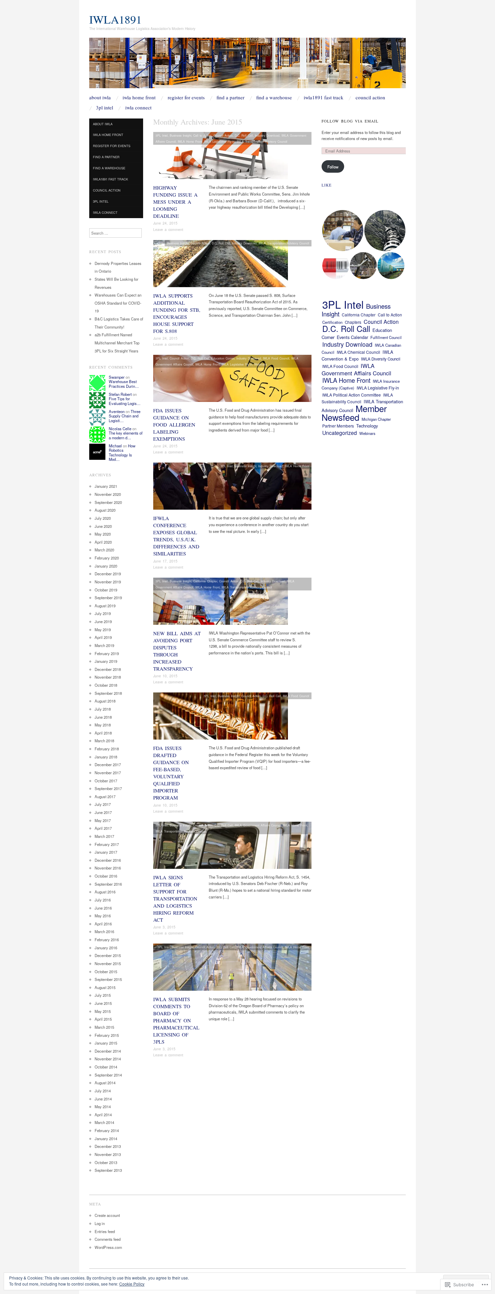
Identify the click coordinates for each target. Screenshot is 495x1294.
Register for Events (186, 97)
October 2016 (106, 876)
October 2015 (106, 971)
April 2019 (103, 637)
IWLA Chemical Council (358, 352)
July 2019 (103, 613)
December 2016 (108, 860)
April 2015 (103, 1019)
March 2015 (104, 1027)
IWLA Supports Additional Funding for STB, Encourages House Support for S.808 (176, 313)
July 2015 (103, 995)
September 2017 (108, 788)
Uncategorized (339, 432)
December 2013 (108, 1146)
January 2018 (106, 756)
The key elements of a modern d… (125, 435)
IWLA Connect (138, 107)
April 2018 (103, 733)
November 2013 (108, 1154)
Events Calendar (352, 337)
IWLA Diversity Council (380, 359)
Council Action (370, 97)
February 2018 (107, 748)
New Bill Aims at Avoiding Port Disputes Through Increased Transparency (177, 651)
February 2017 (107, 844)
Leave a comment (168, 229)
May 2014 (103, 1106)
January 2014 (106, 1138)
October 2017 (106, 780)
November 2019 (108, 581)
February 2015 (107, 1035)
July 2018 (103, 709)
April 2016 (103, 923)
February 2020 (107, 557)
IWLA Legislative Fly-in (219, 141)
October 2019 (106, 589)
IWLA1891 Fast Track (323, 97)
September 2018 (108, 693)
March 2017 (104, 836)
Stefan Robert (120, 394)
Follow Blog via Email (350, 121)
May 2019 (103, 629)
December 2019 (108, 573)
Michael (115, 445)
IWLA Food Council (276, 358)
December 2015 (108, 955)
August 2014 (105, 1082)
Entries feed (105, 1231)
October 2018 (106, 685)
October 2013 (106, 1162)
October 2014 (106, 1066)
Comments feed (108, 1239)
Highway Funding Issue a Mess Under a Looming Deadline (175, 201)
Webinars (260, 364)
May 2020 (103, 534)
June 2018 (103, 717)
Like (327, 185)
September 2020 (108, 502)
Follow (332, 166)
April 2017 (103, 828)
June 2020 (103, 526)
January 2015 (106, 1043)
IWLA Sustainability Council (357, 398)
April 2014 (103, 1114)
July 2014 (103, 1090)
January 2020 (106, 566)
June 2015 (103, 1003)
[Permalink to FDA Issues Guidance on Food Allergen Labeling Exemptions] (232, 380)
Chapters (353, 322)
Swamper (117, 377)
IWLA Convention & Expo (357, 355)
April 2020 (103, 542)
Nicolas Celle (120, 428)
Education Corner (222, 358)
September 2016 (108, 884)
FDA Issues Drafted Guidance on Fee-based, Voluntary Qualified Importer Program (171, 773)
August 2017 (105, 796)
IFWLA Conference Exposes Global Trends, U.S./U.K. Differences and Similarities (176, 536)
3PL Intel (104, 107)
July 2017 (103, 804)
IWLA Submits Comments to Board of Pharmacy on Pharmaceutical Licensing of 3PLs (176, 1020)
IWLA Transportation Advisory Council (262, 141)
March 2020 (104, 549)
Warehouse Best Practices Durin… (124, 384)
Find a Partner (230, 97)
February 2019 (107, 653)
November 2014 (108, 1058)
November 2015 (108, 963)
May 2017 (103, 820)
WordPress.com (108, 1247)
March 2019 (104, 645)
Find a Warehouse (274, 97)
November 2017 (108, 772)
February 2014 (107, 1130)
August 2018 (105, 701)
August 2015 (105, 987)
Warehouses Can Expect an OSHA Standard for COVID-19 (118, 302)
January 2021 (106, 486)
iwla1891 (115, 19)
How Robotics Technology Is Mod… (122, 452)
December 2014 (108, 1051)
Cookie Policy (131, 1284)
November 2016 (108, 868)
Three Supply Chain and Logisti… (124, 416)
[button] (343, 230)
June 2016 (103, 908)
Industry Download (267, 135)
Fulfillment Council (386, 337)
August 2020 (105, 510)
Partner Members (338, 426)
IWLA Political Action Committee (351, 395)
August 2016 (105, 891)
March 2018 (104, 740)
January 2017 (106, 852)
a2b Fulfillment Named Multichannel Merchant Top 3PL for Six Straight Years (117, 342)
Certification (332, 322)
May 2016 (103, 915)
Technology (367, 425)
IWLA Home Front (139, 97)
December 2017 (108, 764)
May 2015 (103, 1011)
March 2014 (104, 1122)
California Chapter (205, 581)
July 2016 (103, 900)
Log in (100, 1223)
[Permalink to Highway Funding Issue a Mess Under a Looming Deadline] (220, 157)
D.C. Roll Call (244, 135)
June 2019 (103, 621)
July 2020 (103, 518)
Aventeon (117, 411)
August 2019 (105, 605)
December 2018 (108, 669)
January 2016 (106, 947)
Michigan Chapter (376, 419)
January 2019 (106, 661)
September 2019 (108, 597)
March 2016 (104, 931)
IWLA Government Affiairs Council (258, 825)
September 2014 (108, 1075)
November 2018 (108, 677)
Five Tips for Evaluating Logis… (124, 401)
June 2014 (103, 1098)
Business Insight (180, 135)
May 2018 (103, 724)
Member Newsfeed (354, 412)
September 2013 (108, 1170)
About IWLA (100, 97)
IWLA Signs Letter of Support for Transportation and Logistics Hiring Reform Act (175, 898)
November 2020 (108, 494)
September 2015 (108, 979)
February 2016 (107, 939)
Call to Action (202, 135)
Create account (107, 1215)
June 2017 (103, 812)
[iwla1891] (247, 65)
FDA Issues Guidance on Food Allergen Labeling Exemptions (174, 424)
